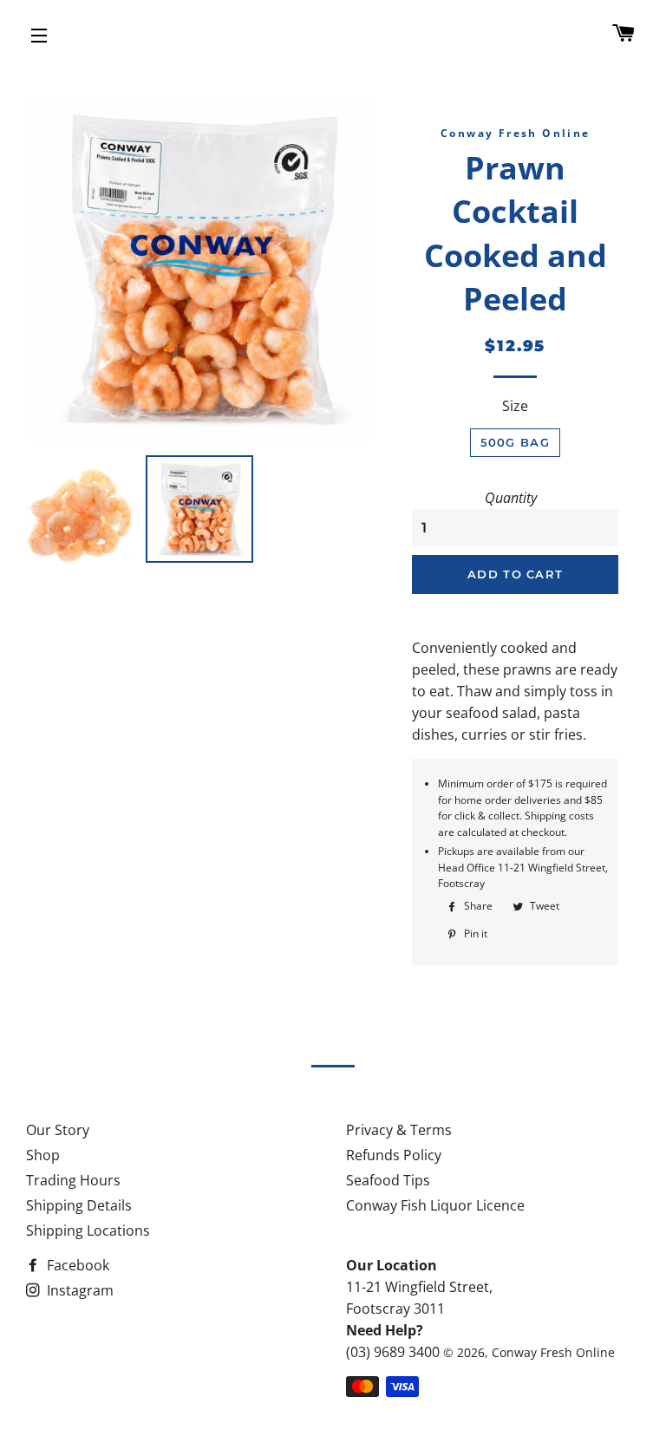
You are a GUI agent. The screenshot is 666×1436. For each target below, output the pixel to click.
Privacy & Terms (399, 1129)
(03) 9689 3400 (393, 1351)
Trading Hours (73, 1180)
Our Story (57, 1129)
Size (515, 405)
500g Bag (515, 442)
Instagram (78, 1290)
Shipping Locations (88, 1230)
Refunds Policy (393, 1155)
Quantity (511, 497)
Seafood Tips (388, 1180)
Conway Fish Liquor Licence (435, 1205)
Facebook (76, 1265)
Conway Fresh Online (553, 1352)
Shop (43, 1155)
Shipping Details (79, 1205)
